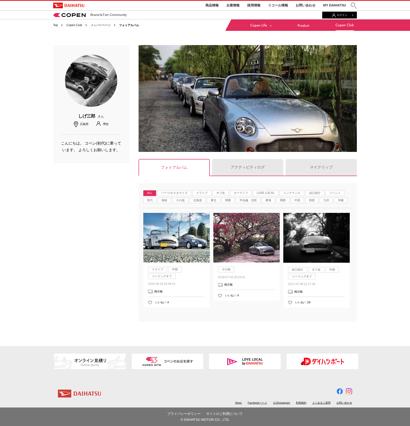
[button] (354, 5)
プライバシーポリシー (183, 414)
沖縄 (341, 200)
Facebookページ (257, 402)
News (238, 402)
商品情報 (212, 5)
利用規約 (301, 402)
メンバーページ (101, 25)
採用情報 (254, 5)
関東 (228, 200)
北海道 (197, 200)
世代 (150, 200)
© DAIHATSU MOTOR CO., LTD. (205, 419)
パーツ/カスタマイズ (174, 193)
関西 (283, 200)
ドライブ (202, 193)
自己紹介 (315, 193)
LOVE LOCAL (266, 193)
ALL (149, 193)
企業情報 (233, 5)
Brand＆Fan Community (108, 15)
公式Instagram (281, 402)
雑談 (164, 200)
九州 (326, 200)
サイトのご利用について (224, 414)
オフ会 (220, 193)
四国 (312, 200)
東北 (213, 200)
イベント (335, 193)
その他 (180, 200)
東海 (268, 200)
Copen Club (74, 25)
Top (55, 25)
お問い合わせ (306, 5)
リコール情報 (278, 5)
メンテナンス (291, 193)
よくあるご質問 (321, 402)
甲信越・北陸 (248, 200)
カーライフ (241, 193)
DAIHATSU (68, 5)
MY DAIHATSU (334, 5)
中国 (297, 200)
